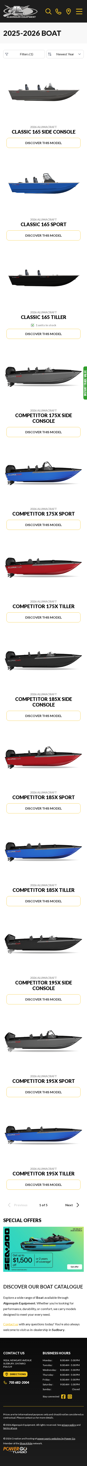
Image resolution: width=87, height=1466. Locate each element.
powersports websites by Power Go (56, 1438)
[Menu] (79, 11)
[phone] (58, 11)
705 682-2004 (19, 1382)
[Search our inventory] (48, 11)
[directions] (68, 11)
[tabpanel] (61, 1375)
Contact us (10, 1324)
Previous (21, 1205)
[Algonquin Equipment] (20, 11)
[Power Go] (39, 1450)
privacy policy (69, 1424)
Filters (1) (26, 54)
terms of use (10, 1428)
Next (69, 1205)
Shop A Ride (26, 1443)
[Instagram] (69, 1396)
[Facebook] (63, 1396)
